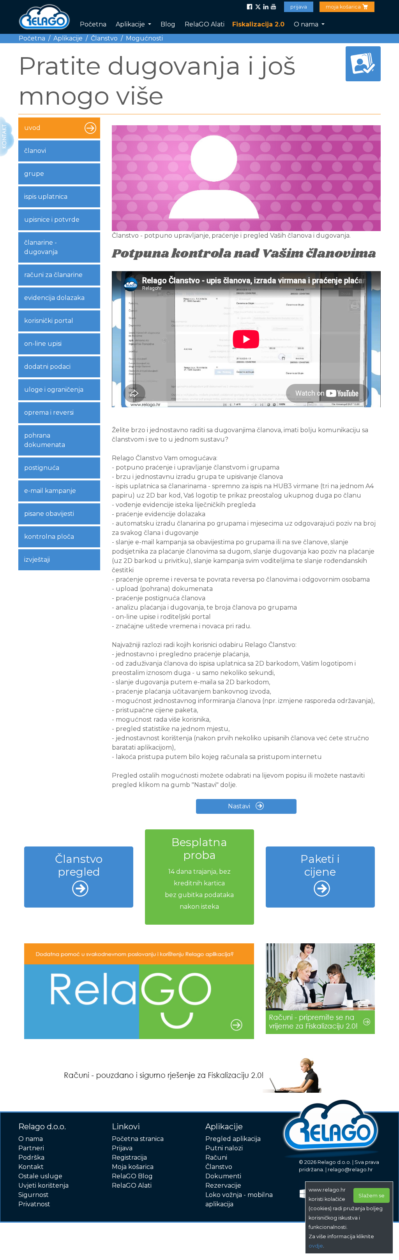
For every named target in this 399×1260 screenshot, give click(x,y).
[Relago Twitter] (257, 7)
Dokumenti (223, 1176)
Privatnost (34, 1204)
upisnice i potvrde (51, 219)
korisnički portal (48, 320)
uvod (32, 127)
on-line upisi (43, 343)
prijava (298, 7)
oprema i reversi (49, 412)
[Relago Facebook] (250, 7)
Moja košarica (133, 1167)
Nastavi (240, 806)
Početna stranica (138, 1139)
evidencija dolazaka (54, 297)
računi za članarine (53, 275)
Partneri (31, 1148)
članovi (35, 150)
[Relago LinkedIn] (265, 7)
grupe (34, 173)
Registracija (129, 1157)
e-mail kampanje (50, 490)
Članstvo (104, 38)
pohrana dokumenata (44, 440)
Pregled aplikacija (233, 1139)
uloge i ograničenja (53, 389)
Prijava (122, 1148)
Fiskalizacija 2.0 (258, 24)
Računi (216, 1157)
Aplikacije (131, 24)
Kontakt (31, 1167)
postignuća (41, 467)
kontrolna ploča (49, 536)
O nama (307, 24)
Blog (168, 24)
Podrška (31, 1157)
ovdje (316, 1246)
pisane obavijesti (49, 513)
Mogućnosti (144, 38)
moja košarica (344, 7)
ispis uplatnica (45, 196)
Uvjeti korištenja (43, 1185)
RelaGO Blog (132, 1176)
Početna (93, 24)
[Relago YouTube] (273, 7)
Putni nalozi (224, 1148)
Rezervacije (223, 1185)
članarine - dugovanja (41, 247)
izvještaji (37, 559)
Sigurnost (33, 1195)
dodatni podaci (47, 366)
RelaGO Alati (204, 24)
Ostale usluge (40, 1176)
